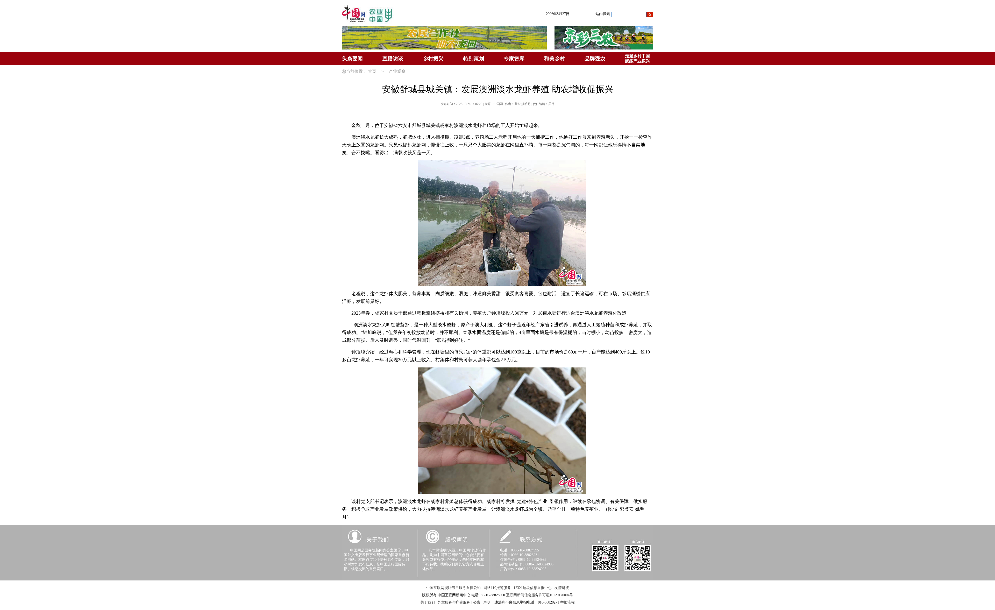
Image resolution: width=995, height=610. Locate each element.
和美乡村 (554, 58)
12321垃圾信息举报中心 (533, 588)
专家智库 (514, 58)
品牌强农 (595, 58)
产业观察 (397, 71)
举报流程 (567, 602)
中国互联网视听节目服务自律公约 (453, 588)
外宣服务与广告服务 (454, 602)
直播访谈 (392, 58)
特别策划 (473, 58)
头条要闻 (352, 58)
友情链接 (562, 588)
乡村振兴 (433, 58)
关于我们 (427, 602)
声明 (487, 602)
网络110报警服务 (497, 588)
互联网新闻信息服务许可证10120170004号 (539, 595)
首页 (372, 71)
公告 (476, 602)
